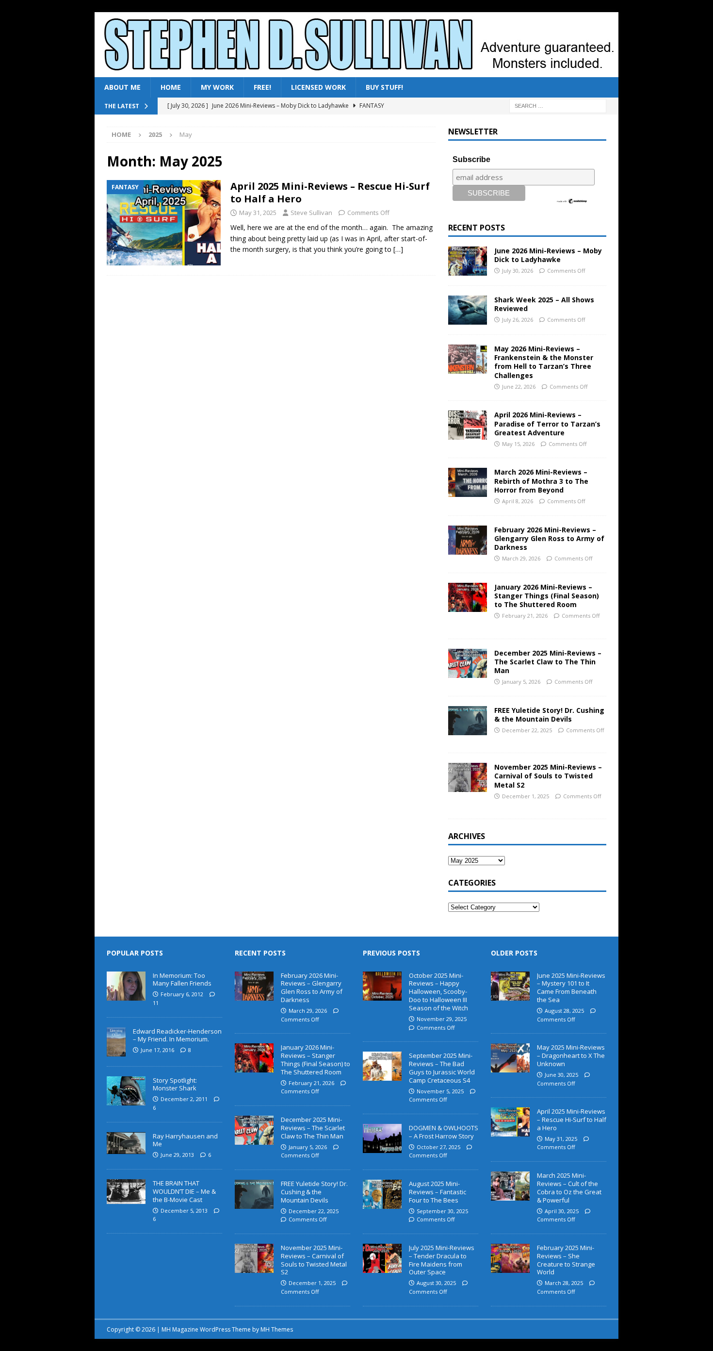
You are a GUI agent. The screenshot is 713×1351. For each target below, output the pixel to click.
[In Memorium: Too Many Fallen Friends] (126, 986)
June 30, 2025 (561, 1074)
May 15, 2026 (518, 443)
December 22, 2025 (527, 730)
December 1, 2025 (525, 796)
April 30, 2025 (562, 1211)
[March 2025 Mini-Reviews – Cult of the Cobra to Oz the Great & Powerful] (510, 1186)
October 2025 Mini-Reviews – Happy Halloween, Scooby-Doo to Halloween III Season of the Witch (438, 992)
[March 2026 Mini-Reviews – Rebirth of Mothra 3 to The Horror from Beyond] (467, 482)
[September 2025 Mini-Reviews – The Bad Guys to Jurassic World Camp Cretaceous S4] (382, 1066)
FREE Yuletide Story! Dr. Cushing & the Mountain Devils (549, 715)
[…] (398, 249)
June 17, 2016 (157, 1050)
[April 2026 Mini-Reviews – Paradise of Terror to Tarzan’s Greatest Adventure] (467, 425)
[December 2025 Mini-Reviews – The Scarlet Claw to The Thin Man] (467, 663)
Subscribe (471, 159)
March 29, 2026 (521, 558)
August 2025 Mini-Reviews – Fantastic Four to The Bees (437, 1191)
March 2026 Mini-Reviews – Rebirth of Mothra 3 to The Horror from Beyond (541, 480)
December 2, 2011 (184, 1099)
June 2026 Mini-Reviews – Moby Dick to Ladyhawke (548, 255)
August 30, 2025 (436, 1282)
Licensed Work (318, 87)
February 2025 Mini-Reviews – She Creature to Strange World (566, 1260)
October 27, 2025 (438, 1147)
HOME (171, 87)
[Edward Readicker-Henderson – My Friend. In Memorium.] (116, 1041)
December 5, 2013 (184, 1210)
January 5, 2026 (521, 681)
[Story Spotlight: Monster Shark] (126, 1090)
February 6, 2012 (182, 994)
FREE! (262, 87)
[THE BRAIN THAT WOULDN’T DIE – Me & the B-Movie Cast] (126, 1191)
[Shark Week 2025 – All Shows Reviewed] (467, 310)
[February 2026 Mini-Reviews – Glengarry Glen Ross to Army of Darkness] (467, 540)
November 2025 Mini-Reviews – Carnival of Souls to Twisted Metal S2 (548, 775)
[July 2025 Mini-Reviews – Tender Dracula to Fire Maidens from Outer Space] (382, 1258)
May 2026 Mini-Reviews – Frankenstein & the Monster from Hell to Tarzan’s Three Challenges (543, 362)
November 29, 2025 (442, 1018)
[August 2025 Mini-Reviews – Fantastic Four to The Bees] (382, 1194)
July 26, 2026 (517, 319)
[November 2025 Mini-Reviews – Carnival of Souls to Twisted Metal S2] (467, 777)
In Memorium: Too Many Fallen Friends (182, 979)
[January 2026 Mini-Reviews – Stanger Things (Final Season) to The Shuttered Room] (467, 597)
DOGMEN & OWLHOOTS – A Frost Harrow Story (443, 1131)
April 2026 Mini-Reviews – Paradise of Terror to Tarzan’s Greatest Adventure (547, 423)
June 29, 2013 (177, 1154)
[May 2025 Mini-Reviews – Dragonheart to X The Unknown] (510, 1057)
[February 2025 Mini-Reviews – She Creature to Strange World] (510, 1258)
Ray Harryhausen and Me (185, 1140)
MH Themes (276, 1329)
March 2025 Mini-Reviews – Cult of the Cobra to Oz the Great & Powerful (569, 1187)
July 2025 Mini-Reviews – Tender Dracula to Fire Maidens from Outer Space (441, 1260)
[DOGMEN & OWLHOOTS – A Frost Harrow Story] (382, 1138)
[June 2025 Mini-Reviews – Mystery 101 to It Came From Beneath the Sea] (510, 986)
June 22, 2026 (518, 386)
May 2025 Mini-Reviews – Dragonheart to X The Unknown (571, 1055)
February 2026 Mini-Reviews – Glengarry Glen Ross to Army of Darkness (549, 538)
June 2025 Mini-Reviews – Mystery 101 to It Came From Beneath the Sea (571, 988)
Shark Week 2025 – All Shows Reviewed (544, 304)
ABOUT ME (122, 87)
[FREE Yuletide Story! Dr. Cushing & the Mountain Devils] (467, 720)
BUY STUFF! (384, 87)
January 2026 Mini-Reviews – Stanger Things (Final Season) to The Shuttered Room (546, 595)
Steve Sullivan (311, 212)
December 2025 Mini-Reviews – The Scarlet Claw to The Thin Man (547, 661)
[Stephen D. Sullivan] (356, 71)
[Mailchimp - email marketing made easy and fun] (572, 200)
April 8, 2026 (517, 501)
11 (156, 1002)
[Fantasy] (164, 223)
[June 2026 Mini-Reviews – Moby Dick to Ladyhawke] (467, 261)
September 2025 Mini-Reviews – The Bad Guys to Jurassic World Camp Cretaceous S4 (442, 1068)
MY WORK (217, 87)
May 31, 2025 (257, 212)
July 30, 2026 (517, 270)
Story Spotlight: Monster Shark (175, 1084)
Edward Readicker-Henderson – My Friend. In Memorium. (177, 1035)
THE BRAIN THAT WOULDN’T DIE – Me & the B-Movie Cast (184, 1191)
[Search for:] (557, 105)
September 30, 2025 (442, 1211)
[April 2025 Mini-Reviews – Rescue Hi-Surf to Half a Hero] (510, 1122)
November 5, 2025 (440, 1091)
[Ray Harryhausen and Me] (126, 1143)
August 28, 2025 (564, 1010)
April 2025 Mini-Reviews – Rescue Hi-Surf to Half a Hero (330, 192)
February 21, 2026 (525, 615)
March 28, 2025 (564, 1282)
